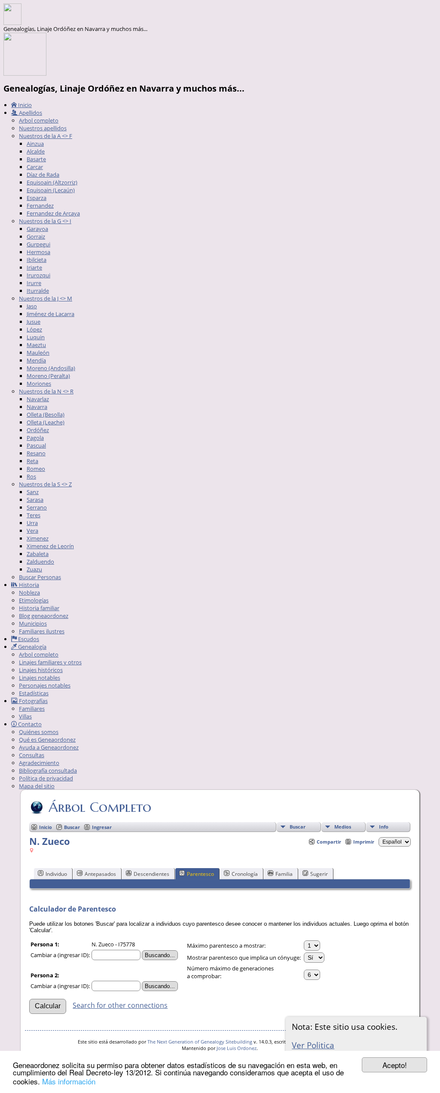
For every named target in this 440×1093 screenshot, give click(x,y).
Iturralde (38, 291)
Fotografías (33, 701)
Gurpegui (38, 244)
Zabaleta (38, 554)
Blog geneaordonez (43, 616)
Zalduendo (40, 561)
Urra (32, 523)
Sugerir (319, 874)
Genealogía (31, 647)
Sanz (33, 492)
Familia (284, 874)
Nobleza (29, 592)
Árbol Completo (100, 807)
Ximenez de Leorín (50, 546)
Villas (25, 716)
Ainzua (35, 143)
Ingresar (102, 827)
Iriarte (34, 267)
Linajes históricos (41, 670)
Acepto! (394, 1064)
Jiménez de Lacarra (50, 314)
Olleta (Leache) (45, 422)
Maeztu (36, 345)
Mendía (36, 360)
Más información (68, 1081)
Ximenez (38, 538)
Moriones (39, 383)
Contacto (29, 724)
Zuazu (34, 569)
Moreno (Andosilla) (51, 368)
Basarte (36, 159)
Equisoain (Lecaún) (51, 190)
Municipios (33, 623)
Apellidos (30, 113)
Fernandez (40, 205)
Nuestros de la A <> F (45, 136)
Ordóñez (38, 430)
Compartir (329, 841)
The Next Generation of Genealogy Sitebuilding (199, 1041)
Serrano (37, 507)
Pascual (36, 445)
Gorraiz (36, 236)
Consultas (31, 755)
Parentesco (200, 874)
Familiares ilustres (41, 631)
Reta (32, 461)
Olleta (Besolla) (45, 414)
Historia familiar (39, 608)
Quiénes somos (38, 732)
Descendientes (151, 874)
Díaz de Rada (43, 174)
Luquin (36, 337)
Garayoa (37, 229)
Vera (32, 530)
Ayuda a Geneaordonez (49, 747)
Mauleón (38, 352)
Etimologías (34, 600)
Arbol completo (38, 120)
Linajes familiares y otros (50, 662)
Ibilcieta (36, 260)
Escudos (28, 639)
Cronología (245, 874)
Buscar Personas (40, 577)
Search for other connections (120, 1005)
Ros (31, 476)
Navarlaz (38, 399)
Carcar (35, 167)
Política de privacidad (46, 778)
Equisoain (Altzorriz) (52, 182)
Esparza (36, 198)
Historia (28, 585)
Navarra (37, 407)
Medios (342, 826)
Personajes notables (44, 685)
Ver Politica (313, 1045)
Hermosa (38, 252)
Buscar (298, 826)
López (34, 329)
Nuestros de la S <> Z (45, 484)
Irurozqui (38, 275)
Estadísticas (34, 693)
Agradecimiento (39, 763)
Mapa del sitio (37, 786)
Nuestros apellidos (43, 128)
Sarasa (35, 500)
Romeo (36, 469)
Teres (33, 515)
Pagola (35, 438)
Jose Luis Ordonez (237, 1048)
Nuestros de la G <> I (45, 221)
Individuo (56, 874)
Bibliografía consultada (48, 770)
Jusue (33, 321)
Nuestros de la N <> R (46, 391)
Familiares (32, 708)
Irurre (34, 283)
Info (383, 826)
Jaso (32, 306)
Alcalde (36, 151)
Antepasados (100, 874)
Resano (36, 453)
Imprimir (363, 841)
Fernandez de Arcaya (53, 213)
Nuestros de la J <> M (45, 298)
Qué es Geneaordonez (47, 739)
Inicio (24, 105)
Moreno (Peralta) (48, 376)
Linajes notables (39, 678)
